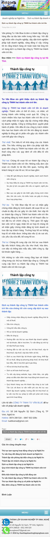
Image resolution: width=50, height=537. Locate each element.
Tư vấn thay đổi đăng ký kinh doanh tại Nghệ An (22, 454)
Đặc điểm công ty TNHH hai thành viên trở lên (21, 485)
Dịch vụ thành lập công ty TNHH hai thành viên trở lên (24, 432)
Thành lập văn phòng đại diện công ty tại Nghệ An (23, 457)
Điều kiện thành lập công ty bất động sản (19, 475)
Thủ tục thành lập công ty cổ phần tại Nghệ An (21, 481)
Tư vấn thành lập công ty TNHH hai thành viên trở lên (24, 478)
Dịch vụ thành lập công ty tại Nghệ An (18, 464)
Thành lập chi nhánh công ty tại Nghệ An (19, 461)
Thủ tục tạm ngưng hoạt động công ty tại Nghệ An (23, 451)
